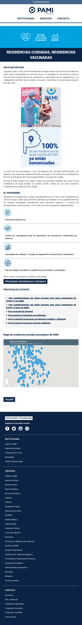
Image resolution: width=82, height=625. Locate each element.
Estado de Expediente (13, 550)
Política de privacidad (14, 461)
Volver (9, 399)
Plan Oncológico (11, 489)
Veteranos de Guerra (13, 511)
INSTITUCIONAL (26, 18)
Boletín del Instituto (13, 448)
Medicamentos (11, 484)
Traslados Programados (14, 604)
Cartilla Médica (11, 519)
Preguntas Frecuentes (14, 608)
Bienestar (9, 572)
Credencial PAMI (11, 545)
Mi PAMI (8, 515)
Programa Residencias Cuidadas (25, 281)
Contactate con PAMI (13, 612)
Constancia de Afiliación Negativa (18, 554)
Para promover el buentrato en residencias (27, 315)
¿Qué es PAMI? (11, 444)
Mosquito (9, 576)
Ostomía (8, 498)
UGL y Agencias (11, 599)
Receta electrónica (12, 493)
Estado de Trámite (12, 528)
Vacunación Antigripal (14, 563)
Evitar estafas (10, 617)
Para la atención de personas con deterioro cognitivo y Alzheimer (37, 319)
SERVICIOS (46, 18)
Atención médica (12, 480)
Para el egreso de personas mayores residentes (29, 323)
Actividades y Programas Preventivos (20, 558)
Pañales (8, 502)
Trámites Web (10, 524)
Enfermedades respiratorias (16, 567)
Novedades (9, 457)
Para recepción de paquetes (20, 311)
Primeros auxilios (12, 580)
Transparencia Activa (13, 452)
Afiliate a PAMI (11, 476)
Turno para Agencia (13, 532)
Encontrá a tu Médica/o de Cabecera (19, 541)
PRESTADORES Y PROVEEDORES (19, 418)
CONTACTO (63, 18)
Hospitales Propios (12, 506)
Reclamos (9, 537)
